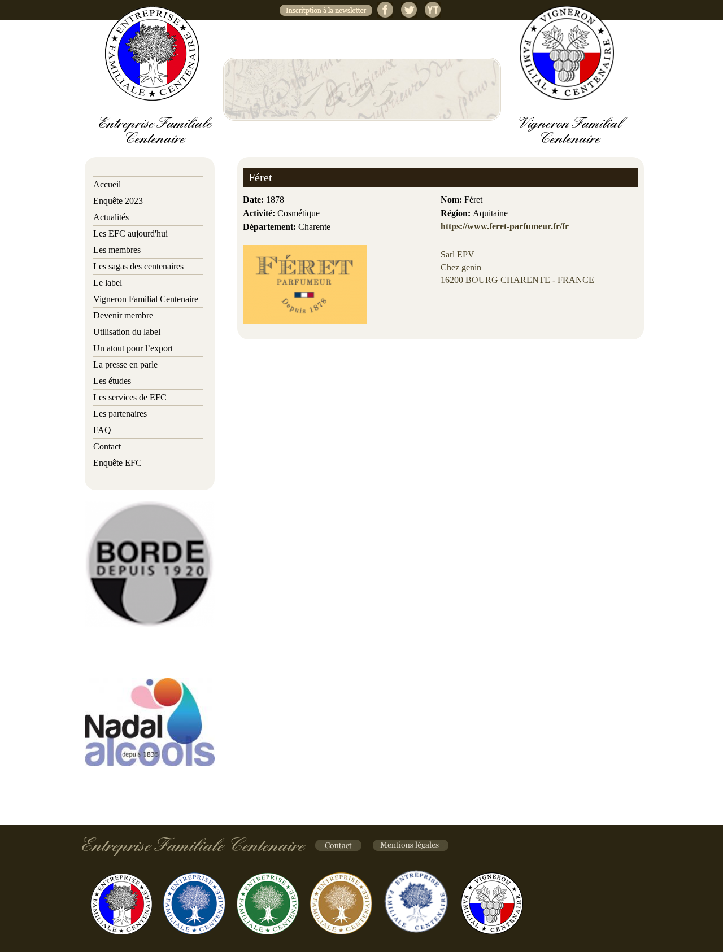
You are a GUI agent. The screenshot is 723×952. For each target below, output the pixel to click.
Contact (107, 446)
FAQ (102, 430)
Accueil (107, 184)
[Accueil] (152, 53)
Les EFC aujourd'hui (130, 233)
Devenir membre (123, 315)
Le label (107, 282)
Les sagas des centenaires (138, 266)
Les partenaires (120, 413)
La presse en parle (125, 364)
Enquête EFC (117, 463)
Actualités (111, 217)
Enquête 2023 (118, 201)
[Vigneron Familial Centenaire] (567, 53)
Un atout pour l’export (133, 348)
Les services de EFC (130, 397)
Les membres (117, 250)
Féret (260, 177)
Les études (112, 381)
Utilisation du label (126, 332)
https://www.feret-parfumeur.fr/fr (505, 226)
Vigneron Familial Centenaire (145, 299)
